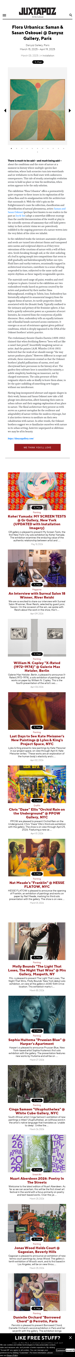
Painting (37, 513)
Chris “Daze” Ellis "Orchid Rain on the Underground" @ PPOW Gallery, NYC (37, 813)
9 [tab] (53, 148)
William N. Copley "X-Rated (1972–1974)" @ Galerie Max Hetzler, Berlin (37, 667)
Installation (48, 55)
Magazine (37, 590)
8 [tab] (48, 148)
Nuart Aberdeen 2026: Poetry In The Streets (37, 1180)
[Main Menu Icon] (4, 15)
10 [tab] (58, 148)
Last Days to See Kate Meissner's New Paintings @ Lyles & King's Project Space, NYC (37, 740)
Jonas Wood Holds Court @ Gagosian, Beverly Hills (37, 1250)
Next (70, 110)
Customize (60, 1350)
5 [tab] (32, 148)
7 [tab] (42, 148)
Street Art (36, 1175)
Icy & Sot (20, 215)
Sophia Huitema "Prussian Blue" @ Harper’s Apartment (36, 1042)
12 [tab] (37, 152)
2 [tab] (16, 148)
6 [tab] (37, 148)
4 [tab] (27, 148)
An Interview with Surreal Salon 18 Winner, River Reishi (37, 595)
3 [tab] (22, 148)
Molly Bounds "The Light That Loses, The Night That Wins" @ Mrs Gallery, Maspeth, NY (37, 970)
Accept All (70, 1350)
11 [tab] (63, 148)
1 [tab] (11, 148)
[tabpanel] (37, 106)
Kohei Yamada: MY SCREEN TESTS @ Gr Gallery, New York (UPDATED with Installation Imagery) (37, 522)
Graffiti (37, 806)
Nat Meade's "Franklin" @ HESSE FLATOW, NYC (36, 885)
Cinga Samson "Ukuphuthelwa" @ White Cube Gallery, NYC (37, 1111)
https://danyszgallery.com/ (21, 438)
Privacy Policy (12, 1355)
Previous (4, 110)
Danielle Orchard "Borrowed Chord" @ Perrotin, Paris (37, 1319)
